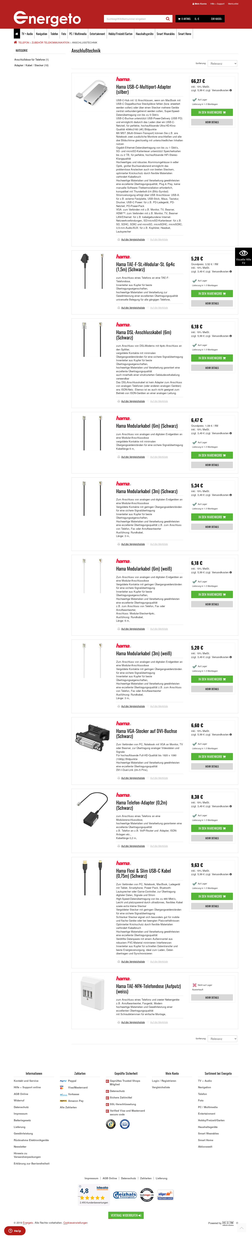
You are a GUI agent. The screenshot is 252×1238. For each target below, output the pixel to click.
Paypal (72, 1081)
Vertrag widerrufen (124, 1215)
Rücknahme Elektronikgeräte (31, 1140)
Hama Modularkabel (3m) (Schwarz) (146, 490)
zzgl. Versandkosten (218, 90)
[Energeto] (59, 19)
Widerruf (19, 1100)
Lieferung (19, 1127)
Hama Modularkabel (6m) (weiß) (144, 568)
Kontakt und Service (26, 1081)
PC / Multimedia (77, 33)
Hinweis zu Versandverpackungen (27, 1155)
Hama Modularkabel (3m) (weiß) (143, 653)
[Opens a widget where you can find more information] (15, 1231)
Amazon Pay (75, 1101)
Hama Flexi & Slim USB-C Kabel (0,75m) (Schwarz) (143, 873)
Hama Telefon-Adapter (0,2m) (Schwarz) (141, 805)
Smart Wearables (166, 33)
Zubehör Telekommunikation (50, 42)
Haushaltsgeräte (144, 33)
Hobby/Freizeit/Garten (120, 33)
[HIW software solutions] (228, 1223)
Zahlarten (146, 1178)
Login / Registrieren (164, 1081)
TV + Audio (27, 33)
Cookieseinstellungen (75, 1222)
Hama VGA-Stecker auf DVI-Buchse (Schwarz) (146, 733)
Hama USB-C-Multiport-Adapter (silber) (143, 89)
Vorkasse (73, 1094)
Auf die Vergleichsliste (133, 239)
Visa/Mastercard (78, 1087)
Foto (63, 33)
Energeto (28, 1222)
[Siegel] (125, 1124)
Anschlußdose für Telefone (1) (31, 59)
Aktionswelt (205, 1146)
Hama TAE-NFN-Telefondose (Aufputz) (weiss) (148, 988)
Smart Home (184, 33)
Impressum (21, 1113)
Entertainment (97, 33)
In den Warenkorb (210, 112)
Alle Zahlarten (68, 1107)
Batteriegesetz (22, 1120)
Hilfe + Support (217, 3)
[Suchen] (167, 18)
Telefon (54, 33)
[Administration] (237, 1223)
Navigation (41, 33)
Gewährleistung (23, 1133)
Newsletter (20, 1146)
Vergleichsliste (161, 1087)
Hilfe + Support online (27, 1087)
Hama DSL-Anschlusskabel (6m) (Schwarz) (143, 334)
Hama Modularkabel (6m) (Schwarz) (147, 425)
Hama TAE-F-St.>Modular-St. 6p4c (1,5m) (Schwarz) (145, 266)
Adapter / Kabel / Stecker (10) (31, 65)
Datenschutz (21, 1107)
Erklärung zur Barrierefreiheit (31, 1163)
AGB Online (21, 1094)
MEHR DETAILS (212, 122)
